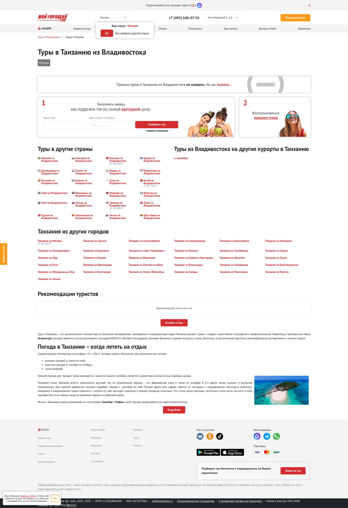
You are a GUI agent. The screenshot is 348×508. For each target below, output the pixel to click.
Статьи (136, 437)
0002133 (71, 505)
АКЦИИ (45, 429)
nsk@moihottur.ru (162, 501)
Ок (55, 498)
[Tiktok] (219, 436)
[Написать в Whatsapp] (276, 436)
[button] (52, 161)
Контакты (95, 453)
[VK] (200, 436)
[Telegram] (266, 436)
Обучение (96, 437)
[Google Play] (208, 452)
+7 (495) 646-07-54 (184, 17)
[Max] (199, 5)
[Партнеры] (282, 452)
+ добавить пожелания (156, 130)
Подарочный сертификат (50, 445)
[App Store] (232, 452)
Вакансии (138, 429)
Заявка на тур (3, 254)
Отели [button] (44, 62)
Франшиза (96, 445)
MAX (193, 5)
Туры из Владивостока (49, 37)
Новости (137, 445)
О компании (97, 461)
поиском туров (266, 117)
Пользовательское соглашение (196, 501)
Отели (41, 453)
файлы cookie (28, 495)
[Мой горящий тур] (53, 18)
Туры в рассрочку (46, 461)
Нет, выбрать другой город (132, 33)
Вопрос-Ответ (98, 429)
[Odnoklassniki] (209, 436)
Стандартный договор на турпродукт (240, 501)
